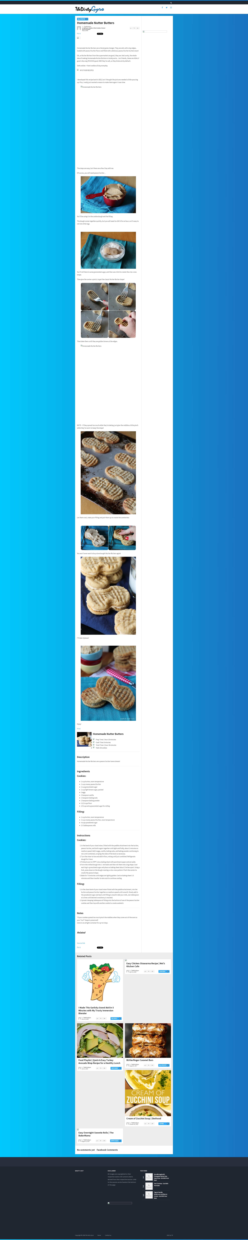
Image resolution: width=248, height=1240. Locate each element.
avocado (114, 1068)
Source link (81, 943)
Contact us (108, 1235)
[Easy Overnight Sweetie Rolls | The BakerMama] (78, 1129)
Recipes (88, 29)
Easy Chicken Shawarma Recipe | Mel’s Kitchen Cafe (145, 965)
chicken (162, 971)
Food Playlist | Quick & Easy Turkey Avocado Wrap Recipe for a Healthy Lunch (99, 1062)
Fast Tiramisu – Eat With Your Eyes (161, 1184)
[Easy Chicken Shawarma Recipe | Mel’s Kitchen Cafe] (126, 960)
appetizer (114, 1141)
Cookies (91, 28)
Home (99, 1235)
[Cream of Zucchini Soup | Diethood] (148, 1093)
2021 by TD (170, 1235)
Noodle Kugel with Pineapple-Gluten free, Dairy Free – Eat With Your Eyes (161, 1177)
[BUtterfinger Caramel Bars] (148, 1040)
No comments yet (86, 1149)
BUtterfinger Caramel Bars (139, 1060)
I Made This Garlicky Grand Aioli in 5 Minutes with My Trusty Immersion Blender (96, 1010)
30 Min (161, 1124)
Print (79, 729)
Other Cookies (97, 28)
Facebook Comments (107, 1149)
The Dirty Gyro (89, 1235)
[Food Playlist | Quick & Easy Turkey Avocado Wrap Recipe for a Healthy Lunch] (100, 1040)
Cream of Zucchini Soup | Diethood (143, 1118)
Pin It (79, 34)
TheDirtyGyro (87, 26)
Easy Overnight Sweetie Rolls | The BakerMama (96, 1134)
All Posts (81, 19)
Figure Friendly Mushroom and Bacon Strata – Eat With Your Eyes (160, 1195)
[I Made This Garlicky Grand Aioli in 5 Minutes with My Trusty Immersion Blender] (100, 982)
